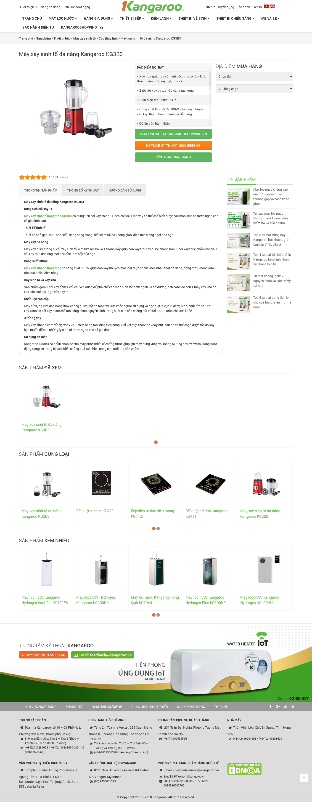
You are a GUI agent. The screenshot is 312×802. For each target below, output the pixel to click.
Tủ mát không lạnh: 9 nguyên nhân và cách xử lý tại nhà (272, 281)
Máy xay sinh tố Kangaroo (42, 268)
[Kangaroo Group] (156, 6)
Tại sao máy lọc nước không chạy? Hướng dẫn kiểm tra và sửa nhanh (270, 218)
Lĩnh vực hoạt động (76, 7)
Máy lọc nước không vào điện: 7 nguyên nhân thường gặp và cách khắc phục (271, 196)
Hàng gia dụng (97, 18)
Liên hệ (257, 7)
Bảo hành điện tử (38, 27)
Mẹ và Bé (269, 18)
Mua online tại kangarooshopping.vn (173, 134)
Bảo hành (243, 7)
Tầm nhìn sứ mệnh (107, 706)
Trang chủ (32, 18)
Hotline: (44, 655)
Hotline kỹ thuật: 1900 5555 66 (173, 145)
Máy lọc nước (62, 18)
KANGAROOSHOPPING (79, 27)
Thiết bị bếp (131, 18)
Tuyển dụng (225, 7)
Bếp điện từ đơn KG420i (95, 510)
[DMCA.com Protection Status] (244, 768)
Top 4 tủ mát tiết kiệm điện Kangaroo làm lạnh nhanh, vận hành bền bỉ (272, 259)
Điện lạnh (160, 18)
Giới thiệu (27, 7)
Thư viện (221, 706)
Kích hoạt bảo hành (173, 157)
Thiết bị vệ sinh (193, 18)
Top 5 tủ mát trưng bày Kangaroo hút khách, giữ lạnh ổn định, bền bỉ (270, 240)
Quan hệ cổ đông (48, 7)
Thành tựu (74, 706)
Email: (105, 655)
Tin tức (210, 7)
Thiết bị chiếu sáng (234, 18)
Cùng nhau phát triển (149, 706)
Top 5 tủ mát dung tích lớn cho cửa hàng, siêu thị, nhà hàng (272, 302)
